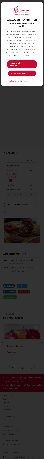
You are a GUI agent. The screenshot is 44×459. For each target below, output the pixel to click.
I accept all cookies (15, 64)
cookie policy (30, 49)
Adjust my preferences (18, 81)
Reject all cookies (18, 73)
